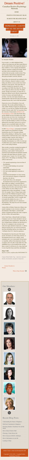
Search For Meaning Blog (16, 18)
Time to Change (10, 128)
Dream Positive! (14, 3)
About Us (16, 22)
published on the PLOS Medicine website (13, 112)
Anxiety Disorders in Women (8, 266)
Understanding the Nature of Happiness (12, 421)
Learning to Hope (7, 440)
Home (17, 12)
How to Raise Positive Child (9, 431)
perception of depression (18, 258)
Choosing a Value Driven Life (10, 433)
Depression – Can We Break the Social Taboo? (15, 29)
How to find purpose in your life (10, 438)
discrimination (9, 258)
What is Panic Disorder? (19, 271)
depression (18, 257)
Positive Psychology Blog (17, 15)
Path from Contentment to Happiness (12, 424)
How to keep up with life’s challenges (12, 436)
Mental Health (9, 257)
